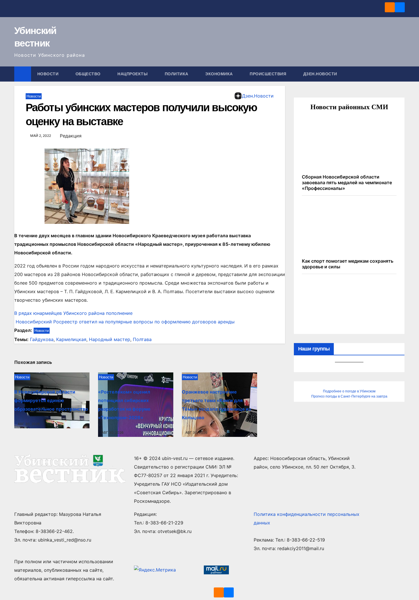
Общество (89, 74)
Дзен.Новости (320, 74)
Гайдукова (42, 339)
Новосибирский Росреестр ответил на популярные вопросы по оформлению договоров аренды (124, 322)
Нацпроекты (133, 74)
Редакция (71, 136)
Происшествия (269, 74)
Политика (177, 74)
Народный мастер (109, 339)
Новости (48, 74)
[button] (400, 74)
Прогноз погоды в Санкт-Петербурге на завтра (349, 396)
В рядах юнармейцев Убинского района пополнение (73, 313)
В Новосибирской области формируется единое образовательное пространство (51, 400)
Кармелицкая (71, 339)
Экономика (219, 74)
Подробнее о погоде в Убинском (349, 391)
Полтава (142, 339)
